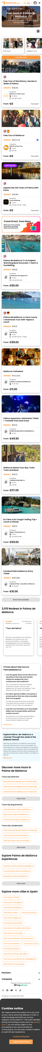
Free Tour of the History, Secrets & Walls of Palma (20, 82)
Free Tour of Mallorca (13, 135)
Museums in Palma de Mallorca (16, 876)
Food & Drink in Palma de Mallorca (17, 871)
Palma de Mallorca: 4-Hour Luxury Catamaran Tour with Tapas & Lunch (20, 319)
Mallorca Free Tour (16, 146)
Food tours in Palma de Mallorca (16, 820)
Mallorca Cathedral (13, 371)
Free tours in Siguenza (12, 918)
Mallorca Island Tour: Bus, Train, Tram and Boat (19, 469)
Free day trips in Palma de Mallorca (17, 809)
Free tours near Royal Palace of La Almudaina (21, 830)
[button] (13, 45)
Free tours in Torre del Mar (14, 964)
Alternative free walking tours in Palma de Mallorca (22, 792)
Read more (7, 724)
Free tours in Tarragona (13, 902)
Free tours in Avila (11, 913)
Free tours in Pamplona (13, 907)
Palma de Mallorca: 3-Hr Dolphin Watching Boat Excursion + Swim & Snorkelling (20, 263)
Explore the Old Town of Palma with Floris (20, 189)
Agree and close (21, 1041)
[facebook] (7, 990)
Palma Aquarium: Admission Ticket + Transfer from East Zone (21, 419)
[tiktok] (20, 990)
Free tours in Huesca (12, 944)
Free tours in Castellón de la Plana (17, 928)
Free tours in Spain (15, 9)
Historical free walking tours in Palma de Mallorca (22, 787)
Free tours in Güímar (12, 949)
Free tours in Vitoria (11, 897)
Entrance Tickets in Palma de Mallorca (19, 866)
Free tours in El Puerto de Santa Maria (18, 938)
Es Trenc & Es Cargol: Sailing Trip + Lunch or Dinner (20, 520)
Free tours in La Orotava (13, 933)
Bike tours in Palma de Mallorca (16, 814)
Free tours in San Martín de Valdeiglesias (20, 959)
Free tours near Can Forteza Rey (16, 840)
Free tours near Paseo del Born (16, 835)
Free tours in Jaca (31, 944)
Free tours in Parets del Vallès (15, 954)
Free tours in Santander (13, 923)
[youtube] (11, 990)
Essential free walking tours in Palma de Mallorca (22, 781)
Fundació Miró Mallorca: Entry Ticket (18, 572)
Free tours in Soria (29, 913)
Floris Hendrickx (14, 200)
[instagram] (3, 990)
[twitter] (16, 990)
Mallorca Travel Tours (17, 94)
